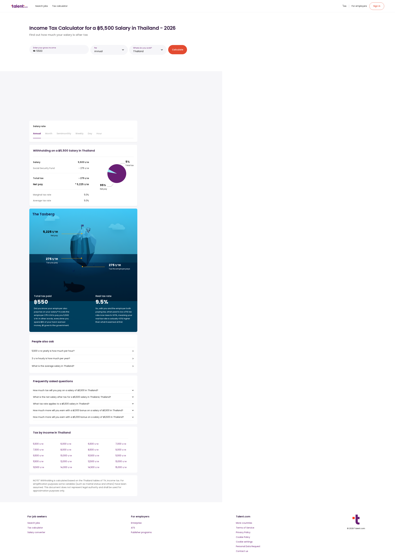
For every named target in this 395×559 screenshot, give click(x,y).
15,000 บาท (121, 467)
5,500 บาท (38, 443)
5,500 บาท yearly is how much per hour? (53, 350)
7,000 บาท (120, 443)
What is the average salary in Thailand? (53, 366)
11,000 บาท (120, 455)
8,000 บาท (65, 449)
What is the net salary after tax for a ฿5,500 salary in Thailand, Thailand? (72, 397)
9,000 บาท (120, 449)
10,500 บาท (93, 455)
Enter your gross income (44, 47)
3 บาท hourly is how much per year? (51, 358)
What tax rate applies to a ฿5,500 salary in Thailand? (61, 403)
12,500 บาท (93, 461)
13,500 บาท (38, 467)
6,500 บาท (93, 443)
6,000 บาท (65, 443)
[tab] (37, 135)
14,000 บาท (66, 467)
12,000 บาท (66, 461)
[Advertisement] (83, 96)
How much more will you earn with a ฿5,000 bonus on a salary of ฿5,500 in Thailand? (78, 417)
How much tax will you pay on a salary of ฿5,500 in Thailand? (65, 390)
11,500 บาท (38, 461)
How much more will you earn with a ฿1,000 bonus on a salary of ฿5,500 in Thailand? (78, 410)
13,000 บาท (121, 461)
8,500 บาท (93, 449)
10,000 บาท (66, 455)
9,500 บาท (38, 455)
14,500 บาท (93, 467)
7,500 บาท (38, 449)
